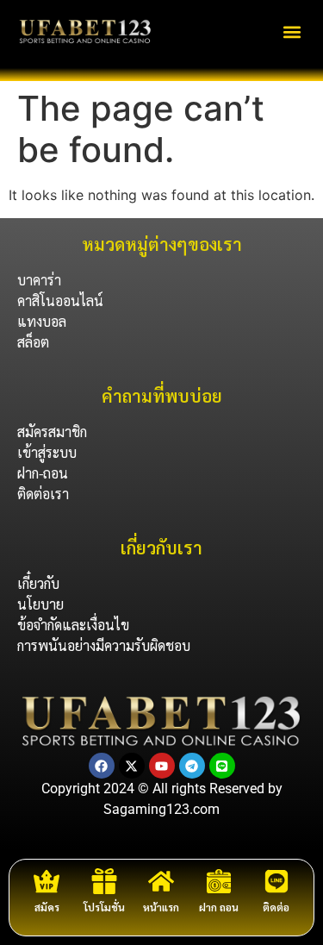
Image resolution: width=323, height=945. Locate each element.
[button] (291, 31)
